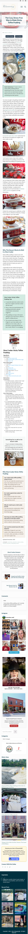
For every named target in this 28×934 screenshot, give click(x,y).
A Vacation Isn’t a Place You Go (9, 814)
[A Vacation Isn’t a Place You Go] (20, 895)
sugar (9, 371)
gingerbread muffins (9, 110)
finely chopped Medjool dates (14, 365)
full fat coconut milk (12, 358)
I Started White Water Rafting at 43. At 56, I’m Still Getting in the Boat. (13, 786)
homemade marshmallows (16, 446)
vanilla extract (11, 373)
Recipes (9, 543)
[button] (6, 624)
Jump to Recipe (10, 36)
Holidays (5, 543)
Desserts (15, 542)
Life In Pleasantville (15, 931)
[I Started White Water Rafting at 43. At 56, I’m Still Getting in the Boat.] (7, 895)
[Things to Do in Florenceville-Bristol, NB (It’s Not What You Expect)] (20, 921)
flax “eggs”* (8, 374)
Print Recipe (19, 36)
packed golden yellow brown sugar (16, 359)
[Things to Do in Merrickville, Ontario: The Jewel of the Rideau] (7, 908)
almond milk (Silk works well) (14, 376)
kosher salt (10, 361)
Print (15, 348)
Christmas (10, 542)
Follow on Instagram (14, 652)
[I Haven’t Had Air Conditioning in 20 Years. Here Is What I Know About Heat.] (20, 908)
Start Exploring (14, 725)
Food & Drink (20, 542)
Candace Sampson (8, 32)
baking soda (10, 367)
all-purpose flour (12, 369)
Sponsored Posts (15, 543)
